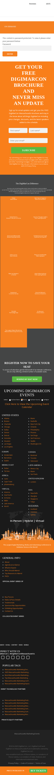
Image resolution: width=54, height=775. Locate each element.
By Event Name (15, 399)
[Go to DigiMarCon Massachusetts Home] (11, 15)
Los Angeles (8, 447)
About (7, 562)
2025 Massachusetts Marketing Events (17, 672)
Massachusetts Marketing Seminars (17, 708)
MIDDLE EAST (8, 465)
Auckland (34, 509)
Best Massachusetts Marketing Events (17, 675)
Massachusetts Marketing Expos (17, 683)
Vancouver (34, 461)
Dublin (6, 461)
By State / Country (35, 399)
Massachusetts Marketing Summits (17, 711)
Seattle (33, 441)
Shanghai (34, 496)
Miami (33, 418)
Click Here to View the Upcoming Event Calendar (27, 405)
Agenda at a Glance (12, 565)
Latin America (9, 503)
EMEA (6, 501)
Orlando (34, 427)
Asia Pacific (8, 495)
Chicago (7, 427)
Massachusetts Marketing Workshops (17, 714)
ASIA (30, 490)
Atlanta (6, 418)
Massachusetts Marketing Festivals (17, 700)
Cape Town (8, 482)
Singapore (34, 499)
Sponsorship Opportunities (15, 605)
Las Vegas (7, 444)
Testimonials (9, 602)
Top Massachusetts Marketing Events (17, 678)
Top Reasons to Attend (13, 573)
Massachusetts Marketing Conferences (17, 681)
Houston (7, 441)
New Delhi (34, 493)
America (7, 492)
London (33, 482)
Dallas (6, 430)
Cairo (6, 479)
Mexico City (35, 468)
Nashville (34, 421)
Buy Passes (9, 597)
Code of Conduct (27, 763)
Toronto (33, 458)
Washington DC (36, 444)
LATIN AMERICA (35, 465)
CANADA (32, 452)
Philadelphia (35, 430)
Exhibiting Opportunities (14, 608)
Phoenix (33, 432)
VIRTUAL (6, 489)
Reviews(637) (39, 4)
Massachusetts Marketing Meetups (17, 706)
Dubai (6, 468)
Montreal (34, 455)
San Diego (34, 435)
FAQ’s (7, 576)
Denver (6, 432)
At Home (7, 498)
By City (25, 399)
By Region (46, 399)
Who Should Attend (12, 570)
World (6, 506)
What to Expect (10, 568)
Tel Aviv (7, 471)
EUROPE (5, 452)
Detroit (6, 435)
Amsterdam (8, 455)
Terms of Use (41, 763)
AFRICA (5, 475)
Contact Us (9, 611)
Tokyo (33, 502)
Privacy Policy (13, 763)
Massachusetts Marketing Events (17, 669)
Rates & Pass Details (12, 600)
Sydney (33, 515)
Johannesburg (9, 484)
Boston (6, 421)
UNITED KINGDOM (36, 479)
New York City (35, 424)
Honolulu (7, 438)
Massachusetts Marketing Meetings (17, 703)
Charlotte (7, 424)
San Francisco (35, 438)
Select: (6, 399)
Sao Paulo (34, 474)
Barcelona (7, 458)
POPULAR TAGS (11, 665)
